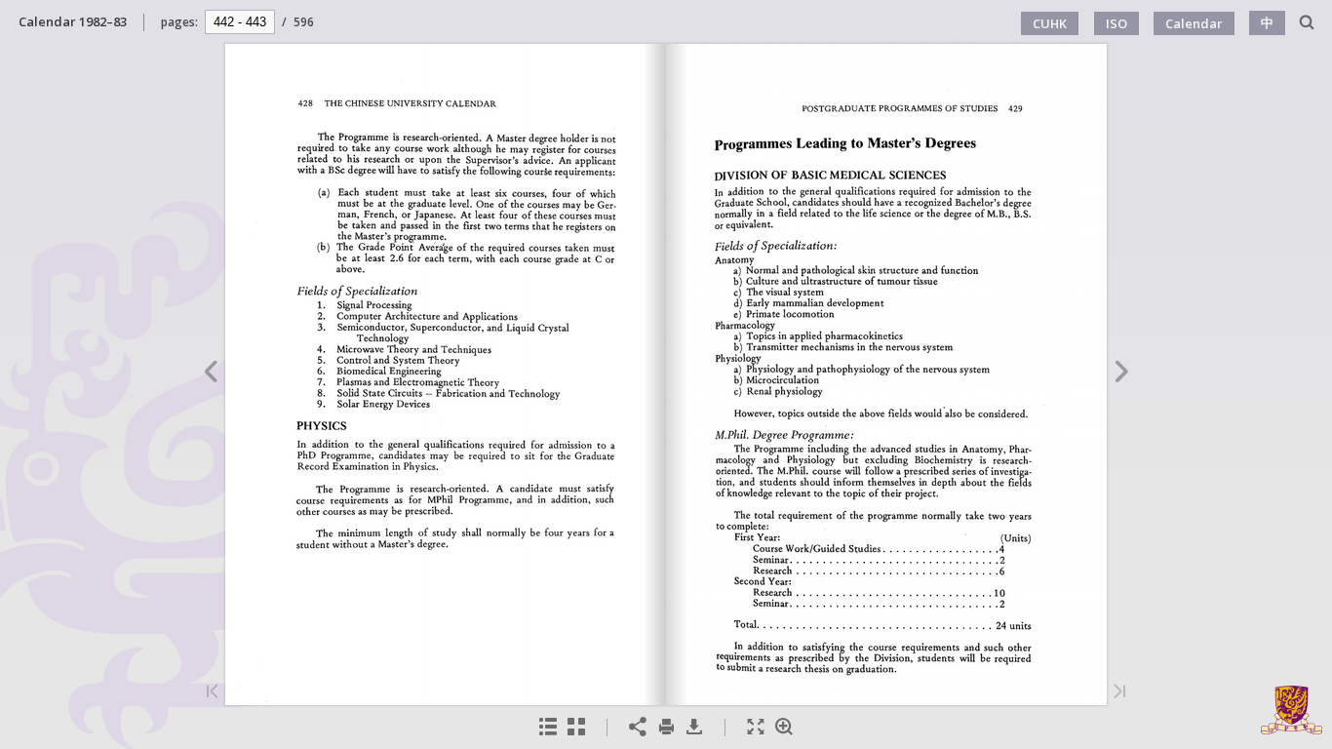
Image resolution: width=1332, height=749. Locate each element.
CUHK (1050, 23)
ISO (1116, 23)
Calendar (1194, 23)
